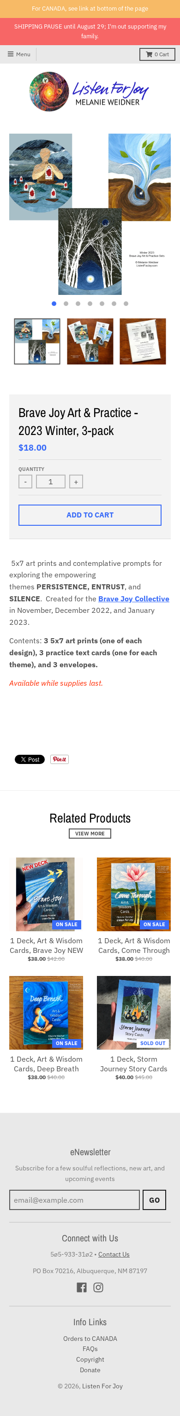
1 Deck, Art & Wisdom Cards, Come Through (134, 945)
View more (90, 833)
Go (154, 1199)
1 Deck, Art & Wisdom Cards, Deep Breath (46, 1063)
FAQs (90, 1349)
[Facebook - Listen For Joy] (81, 1287)
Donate (90, 1370)
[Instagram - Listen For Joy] (98, 1287)
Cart (162, 54)
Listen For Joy (102, 1386)
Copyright (90, 1359)
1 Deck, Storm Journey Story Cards (134, 1063)
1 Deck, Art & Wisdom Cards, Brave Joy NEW (46, 945)
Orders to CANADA (90, 1338)
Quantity (31, 469)
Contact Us (114, 1254)
